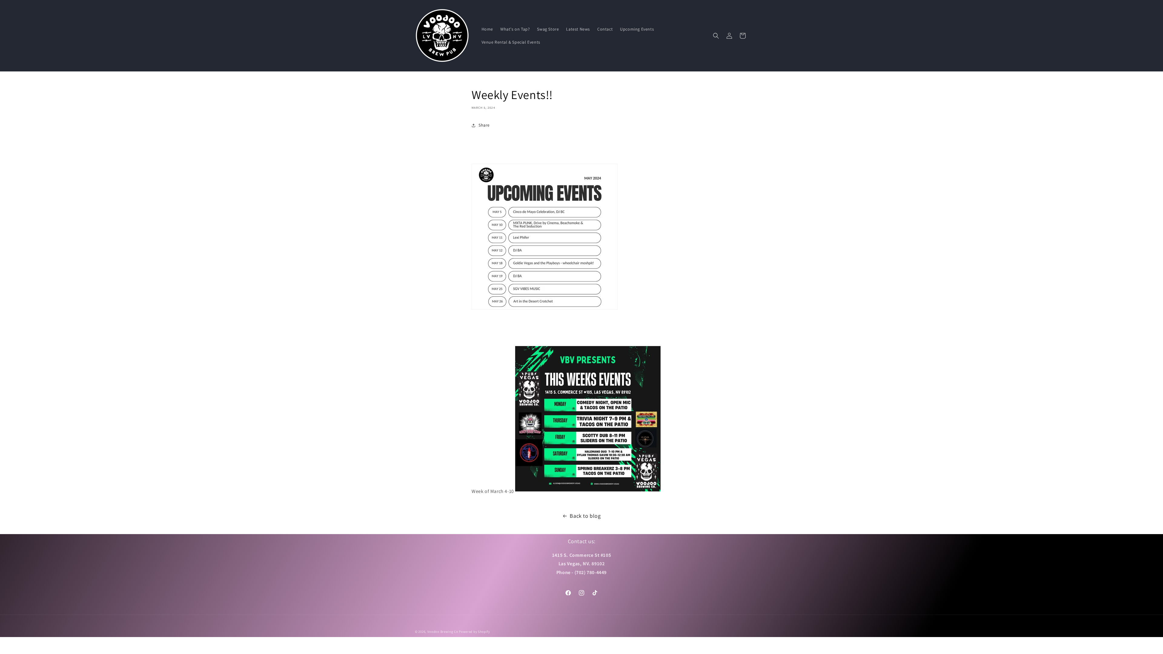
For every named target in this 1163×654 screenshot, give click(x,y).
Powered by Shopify (474, 631)
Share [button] (484, 125)
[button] (716, 35)
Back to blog (585, 515)
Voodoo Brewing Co (442, 631)
